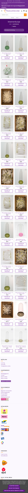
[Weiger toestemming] (26, 487)
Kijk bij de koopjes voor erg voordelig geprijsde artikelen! (13, 6)
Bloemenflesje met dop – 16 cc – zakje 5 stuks (7, 160)
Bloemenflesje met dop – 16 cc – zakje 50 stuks (20, 160)
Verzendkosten (4, 455)
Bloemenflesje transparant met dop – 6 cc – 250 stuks (21, 346)
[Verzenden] (25, 14)
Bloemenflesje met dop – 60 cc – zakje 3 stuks (7, 293)
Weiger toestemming (14, 488)
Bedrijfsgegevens (5, 373)
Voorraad (3, 364)
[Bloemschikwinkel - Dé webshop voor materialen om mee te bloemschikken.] (11, 11)
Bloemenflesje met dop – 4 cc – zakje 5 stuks (7, 53)
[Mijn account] (21, 10)
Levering (3, 363)
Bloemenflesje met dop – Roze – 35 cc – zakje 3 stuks (21, 240)
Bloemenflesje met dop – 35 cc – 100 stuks (20, 266)
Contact (2, 375)
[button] (1, 10)
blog (17, 17)
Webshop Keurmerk (5, 397)
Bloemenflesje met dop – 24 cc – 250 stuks (20, 213)
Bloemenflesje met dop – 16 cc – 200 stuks (7, 187)
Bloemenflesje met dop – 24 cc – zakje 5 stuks (20, 187)
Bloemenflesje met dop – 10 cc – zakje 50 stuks (7, 133)
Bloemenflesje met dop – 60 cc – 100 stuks (7, 320)
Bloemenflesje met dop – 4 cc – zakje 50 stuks (7, 80)
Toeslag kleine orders (5, 366)
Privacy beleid (4, 394)
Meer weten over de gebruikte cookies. (14, 490)
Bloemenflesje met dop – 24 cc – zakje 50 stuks (7, 213)
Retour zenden (4, 378)
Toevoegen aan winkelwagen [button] (7, 58)
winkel (12, 17)
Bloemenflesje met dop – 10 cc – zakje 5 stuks (20, 107)
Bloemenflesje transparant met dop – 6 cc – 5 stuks (7, 346)
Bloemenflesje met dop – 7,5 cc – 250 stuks (7, 107)
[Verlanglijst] (24, 10)
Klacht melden (4, 376)
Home (10, 24)
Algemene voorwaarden (6, 390)
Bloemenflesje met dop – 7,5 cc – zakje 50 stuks (20, 80)
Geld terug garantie (5, 392)
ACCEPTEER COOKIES (14, 485)
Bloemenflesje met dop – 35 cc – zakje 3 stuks (7, 240)
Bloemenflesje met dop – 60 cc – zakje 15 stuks (20, 293)
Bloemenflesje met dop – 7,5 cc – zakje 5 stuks (20, 53)
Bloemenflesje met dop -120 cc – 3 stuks (20, 320)
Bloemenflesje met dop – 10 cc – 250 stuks (20, 133)
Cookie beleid (4, 395)
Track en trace (4, 454)
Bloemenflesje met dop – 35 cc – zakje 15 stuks (7, 266)
